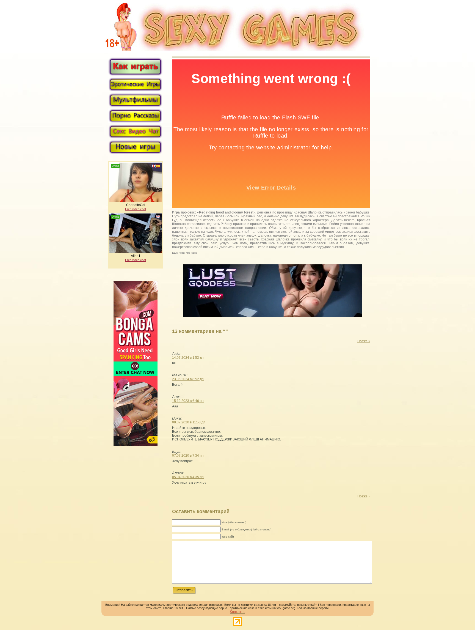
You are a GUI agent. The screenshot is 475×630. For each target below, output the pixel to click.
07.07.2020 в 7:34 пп (188, 456)
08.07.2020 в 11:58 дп (188, 422)
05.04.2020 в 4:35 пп (188, 477)
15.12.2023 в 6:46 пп (188, 401)
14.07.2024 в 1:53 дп (188, 358)
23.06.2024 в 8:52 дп (188, 379)
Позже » (363, 341)
